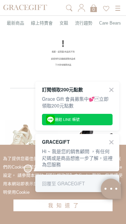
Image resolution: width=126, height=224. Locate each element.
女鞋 (63, 23)
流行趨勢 (83, 23)
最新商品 (15, 23)
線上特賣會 (42, 23)
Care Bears (110, 23)
